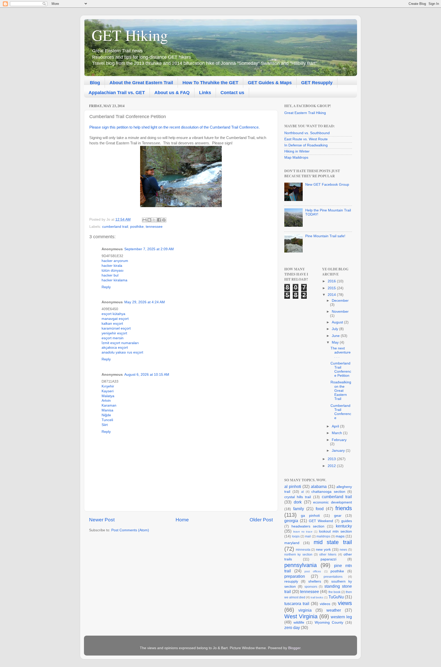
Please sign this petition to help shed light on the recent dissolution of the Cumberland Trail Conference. (174, 127)
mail (308, 536)
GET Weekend (321, 521)
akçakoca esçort (115, 347)
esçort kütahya (113, 314)
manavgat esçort (115, 319)
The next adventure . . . (340, 352)
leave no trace (302, 531)
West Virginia (300, 616)
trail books (317, 597)
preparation (294, 576)
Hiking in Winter (297, 151)
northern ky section (298, 554)
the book (334, 592)
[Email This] (144, 219)
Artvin (106, 400)
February (339, 440)
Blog (95, 82)
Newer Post (102, 519)
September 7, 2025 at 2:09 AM (149, 249)
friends (343, 508)
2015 (332, 288)
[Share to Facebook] (159, 219)
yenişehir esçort (114, 333)
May (336, 342)
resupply (291, 581)
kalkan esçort (112, 323)
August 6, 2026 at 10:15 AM (146, 374)
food (320, 508)
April (336, 426)
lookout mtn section (335, 531)
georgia (291, 520)
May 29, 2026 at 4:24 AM (144, 302)
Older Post (261, 519)
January (339, 450)
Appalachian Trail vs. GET (117, 92)
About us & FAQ (172, 92)
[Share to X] (154, 219)
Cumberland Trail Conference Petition (340, 369)
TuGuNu (336, 597)
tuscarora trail (296, 603)
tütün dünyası (113, 270)
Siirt (105, 425)
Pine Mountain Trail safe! (325, 236)
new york (323, 549)
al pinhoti (292, 486)
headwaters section (307, 526)
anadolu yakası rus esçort (122, 352)
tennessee (154, 227)
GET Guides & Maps (270, 82)
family (298, 508)
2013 (332, 459)
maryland (291, 543)
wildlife (298, 622)
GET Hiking (130, 35)
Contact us (232, 92)
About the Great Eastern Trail (141, 82)
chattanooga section (328, 492)
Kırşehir (108, 386)
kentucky (344, 526)
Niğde (106, 415)
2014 (332, 295)
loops (296, 536)
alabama (319, 486)
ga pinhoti (310, 516)
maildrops (323, 536)
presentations (333, 576)
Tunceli (107, 420)
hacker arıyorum (115, 261)
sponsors (310, 586)
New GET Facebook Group (327, 184)
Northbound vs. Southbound (307, 133)
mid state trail (333, 542)
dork (298, 502)
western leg (341, 616)
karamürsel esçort (116, 328)
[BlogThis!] (149, 219)
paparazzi (328, 559)
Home (182, 519)
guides (346, 521)
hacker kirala (112, 266)
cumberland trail (115, 227)
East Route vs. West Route (306, 139)
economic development (332, 502)
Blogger (294, 648)
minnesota (303, 549)
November (340, 311)
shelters (314, 581)
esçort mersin (113, 338)
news (343, 549)
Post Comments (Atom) (130, 530)
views (345, 603)
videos (325, 604)
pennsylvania (300, 565)
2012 (332, 466)
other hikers (327, 554)
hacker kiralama (114, 280)
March (337, 433)
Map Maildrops (296, 157)
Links (205, 92)
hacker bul (110, 275)
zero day (292, 627)
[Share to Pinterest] (163, 219)
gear (337, 516)
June (336, 336)
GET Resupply (317, 82)
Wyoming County (329, 622)
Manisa (107, 410)
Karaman (109, 405)
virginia (305, 610)
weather (333, 610)
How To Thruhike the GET (210, 82)
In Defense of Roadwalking (306, 145)
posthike (137, 227)
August (338, 322)
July (335, 329)
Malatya (108, 396)
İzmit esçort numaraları (120, 343)
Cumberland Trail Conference (340, 412)
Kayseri (108, 391)
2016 (332, 281)
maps (340, 536)
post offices (312, 571)
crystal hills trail (297, 497)
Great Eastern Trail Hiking (305, 113)
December (340, 301)
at (302, 492)
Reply (106, 287)
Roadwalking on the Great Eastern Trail (340, 390)
